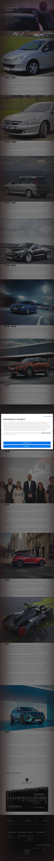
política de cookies (46, 432)
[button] (47, 416)
